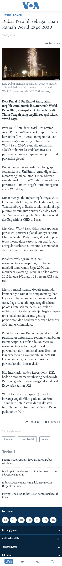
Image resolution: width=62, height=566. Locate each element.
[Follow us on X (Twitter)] (13, 520)
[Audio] (37, 561)
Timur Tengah (12, 15)
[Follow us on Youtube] (21, 520)
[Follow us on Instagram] (29, 520)
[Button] (52, 43)
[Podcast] (45, 520)
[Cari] (52, 561)
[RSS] (37, 520)
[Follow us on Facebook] (5, 520)
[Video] (23, 561)
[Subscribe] (53, 520)
